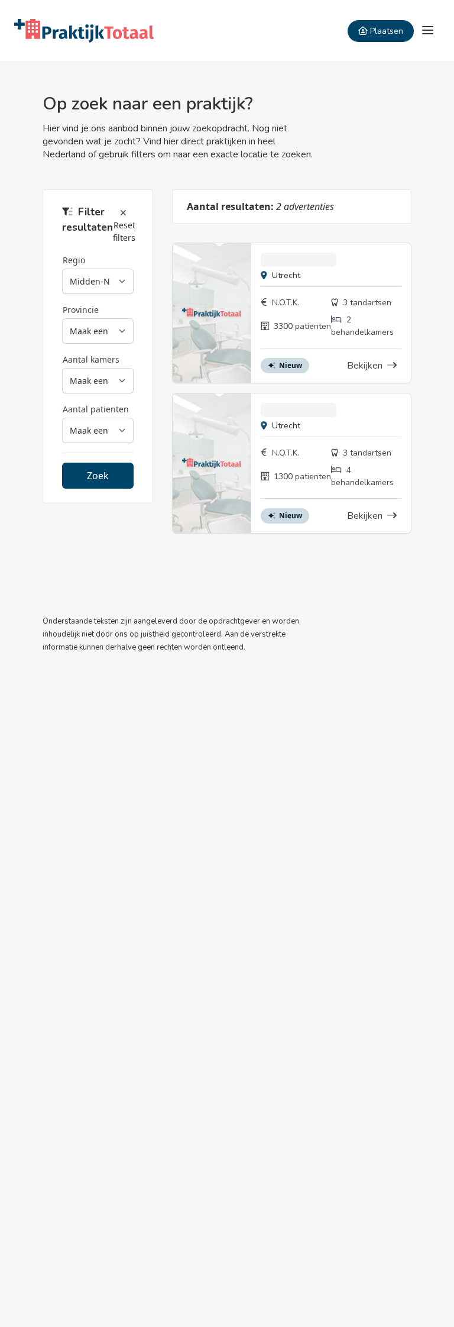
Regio (74, 260)
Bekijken (366, 365)
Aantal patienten (96, 409)
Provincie (81, 309)
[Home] (84, 31)
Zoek (98, 475)
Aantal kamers (91, 359)
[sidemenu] (428, 30)
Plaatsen (386, 31)
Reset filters (124, 231)
